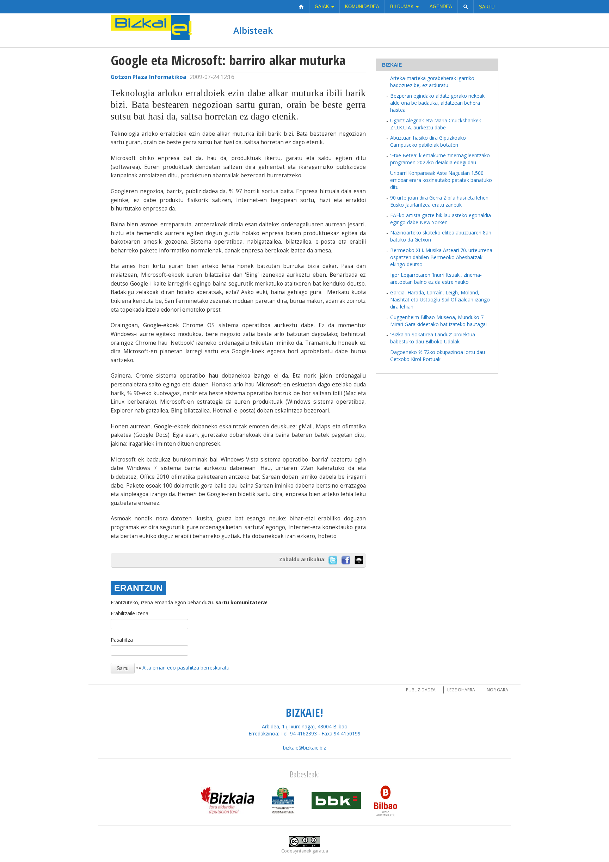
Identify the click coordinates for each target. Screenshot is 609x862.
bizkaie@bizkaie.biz (304, 747)
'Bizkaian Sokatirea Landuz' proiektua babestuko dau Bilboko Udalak (432, 338)
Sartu (486, 7)
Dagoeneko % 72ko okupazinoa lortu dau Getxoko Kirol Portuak (437, 355)
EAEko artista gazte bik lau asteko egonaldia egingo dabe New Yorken (440, 219)
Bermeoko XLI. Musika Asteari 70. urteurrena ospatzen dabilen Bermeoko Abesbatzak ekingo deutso (441, 257)
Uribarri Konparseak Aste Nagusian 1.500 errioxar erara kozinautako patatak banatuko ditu (441, 180)
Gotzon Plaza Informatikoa (148, 77)
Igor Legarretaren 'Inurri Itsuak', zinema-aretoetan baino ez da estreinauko (436, 278)
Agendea (441, 6)
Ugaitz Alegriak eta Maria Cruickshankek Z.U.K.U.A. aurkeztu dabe (435, 124)
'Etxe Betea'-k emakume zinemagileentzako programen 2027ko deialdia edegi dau (440, 159)
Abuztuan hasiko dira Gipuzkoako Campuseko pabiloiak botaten (428, 141)
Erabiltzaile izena (129, 613)
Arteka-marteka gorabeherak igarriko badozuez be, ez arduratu (432, 81)
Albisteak (253, 30)
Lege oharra (461, 690)
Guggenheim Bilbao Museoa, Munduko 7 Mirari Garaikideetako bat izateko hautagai (438, 321)
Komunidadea (362, 6)
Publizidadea (421, 690)
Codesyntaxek (296, 851)
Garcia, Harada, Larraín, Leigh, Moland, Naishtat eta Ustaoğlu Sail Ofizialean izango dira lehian (440, 299)
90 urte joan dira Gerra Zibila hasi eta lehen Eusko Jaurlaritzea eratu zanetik (439, 201)
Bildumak (402, 6)
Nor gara (497, 690)
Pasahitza (122, 639)
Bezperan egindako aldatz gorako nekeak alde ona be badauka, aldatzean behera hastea (437, 102)
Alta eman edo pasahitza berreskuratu (185, 667)
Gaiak (323, 6)
